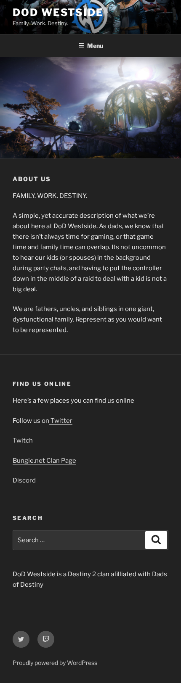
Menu (95, 45)
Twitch (23, 440)
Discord (24, 480)
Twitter (60, 421)
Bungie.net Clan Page (44, 460)
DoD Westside (58, 12)
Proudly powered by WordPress (55, 662)
